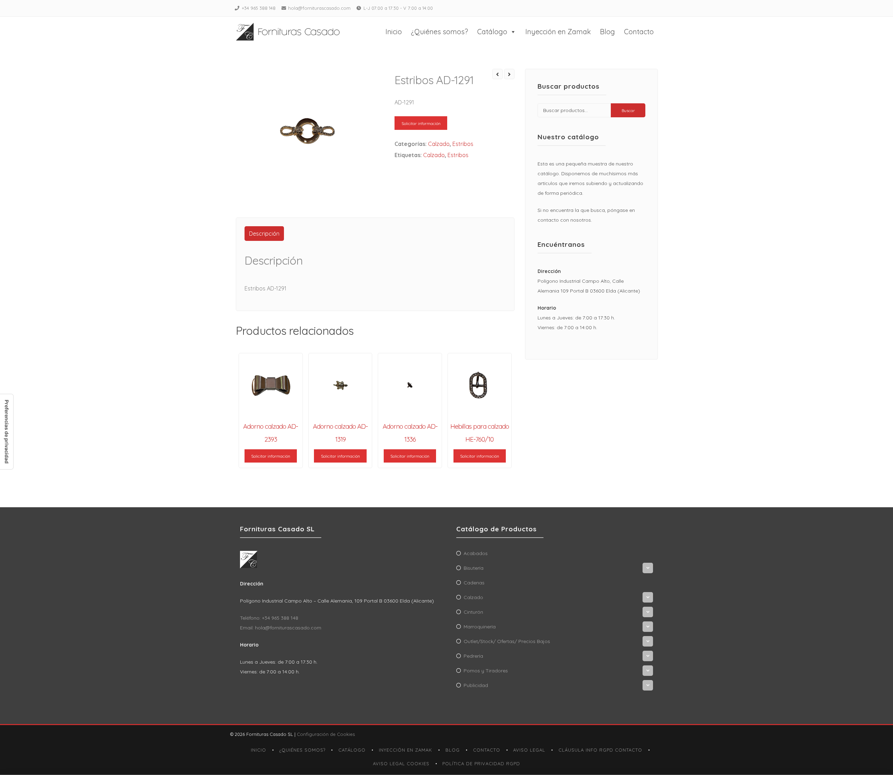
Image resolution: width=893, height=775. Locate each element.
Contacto (639, 31)
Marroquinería (480, 626)
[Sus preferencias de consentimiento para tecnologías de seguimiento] (6, 431)
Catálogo (492, 31)
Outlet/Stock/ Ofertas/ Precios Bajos (507, 641)
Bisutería (473, 568)
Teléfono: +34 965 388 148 (269, 618)
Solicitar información (421, 123)
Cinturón (473, 612)
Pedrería (473, 656)
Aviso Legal (529, 750)
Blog (607, 31)
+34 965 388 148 (259, 8)
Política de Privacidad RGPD (481, 763)
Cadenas (474, 583)
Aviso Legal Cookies (401, 763)
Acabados (476, 553)
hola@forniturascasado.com (319, 8)
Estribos (462, 143)
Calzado (439, 143)
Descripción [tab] (264, 233)
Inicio (393, 31)
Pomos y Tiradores (486, 670)
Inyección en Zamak (558, 31)
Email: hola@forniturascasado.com (280, 628)
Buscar (628, 110)
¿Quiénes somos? (439, 31)
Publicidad (476, 685)
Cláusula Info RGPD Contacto (600, 750)
